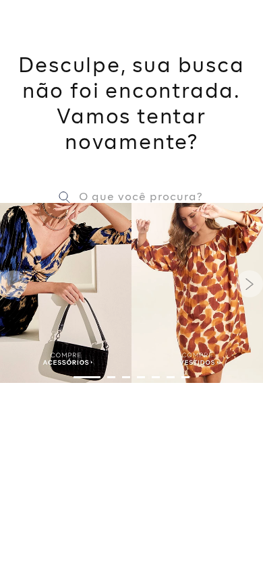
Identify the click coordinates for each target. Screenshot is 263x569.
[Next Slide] (249, 283)
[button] (87, 377)
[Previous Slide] (13, 283)
